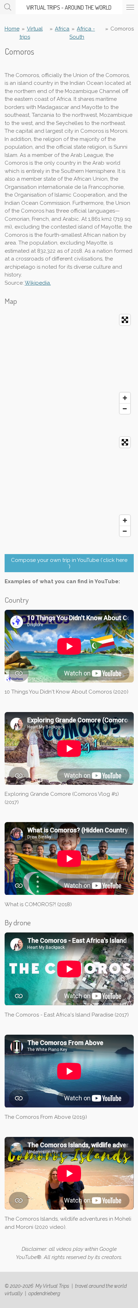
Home (12, 29)
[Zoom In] (125, 398)
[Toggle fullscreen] (125, 319)
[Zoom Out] (125, 408)
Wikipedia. (38, 283)
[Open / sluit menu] (130, 7)
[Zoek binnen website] (8, 7)
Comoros (122, 29)
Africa (62, 29)
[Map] (69, 364)
